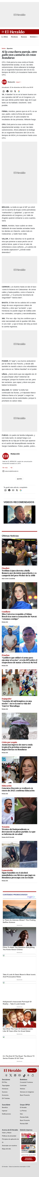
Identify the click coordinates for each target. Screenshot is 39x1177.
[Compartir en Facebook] (7, 91)
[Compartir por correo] (11, 91)
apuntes (19, 479)
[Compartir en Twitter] (15, 91)
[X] (11, 1075)
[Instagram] (15, 1075)
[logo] (13, 1070)
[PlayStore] (28, 1075)
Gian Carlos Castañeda (8, 578)
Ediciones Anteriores (28, 1159)
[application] (20, 515)
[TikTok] (24, 1075)
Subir (30, 1070)
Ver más (5, 467)
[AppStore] (33, 1075)
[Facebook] (6, 1075)
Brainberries (19, 925)
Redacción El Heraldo (8, 837)
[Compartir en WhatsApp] (3, 91)
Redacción (11, 82)
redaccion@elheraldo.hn (11, 471)
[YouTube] (19, 1075)
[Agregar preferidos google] (19, 91)
